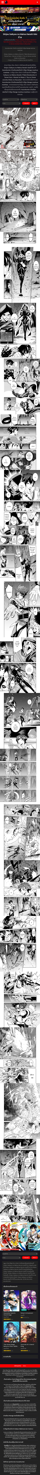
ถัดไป (34, 103)
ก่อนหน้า (26, 103)
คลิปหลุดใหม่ (17, 1366)
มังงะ (24, 1366)
